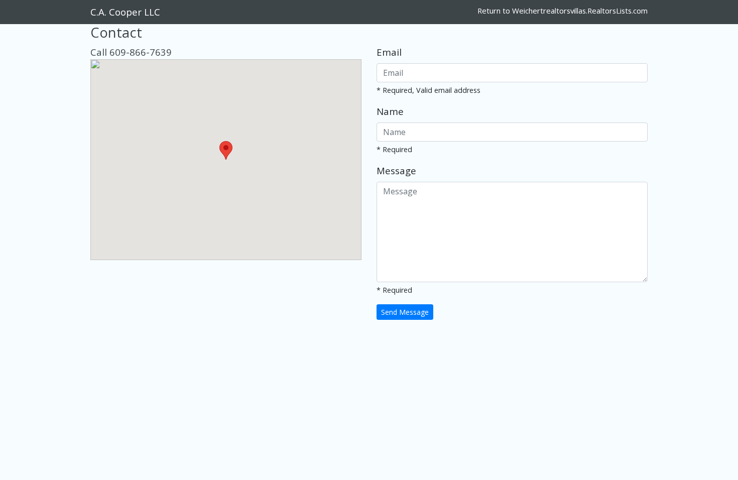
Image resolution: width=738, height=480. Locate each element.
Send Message (405, 312)
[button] (225, 150)
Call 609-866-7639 (131, 52)
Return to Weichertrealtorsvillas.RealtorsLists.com (562, 11)
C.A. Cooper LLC (125, 12)
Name (390, 111)
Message (396, 170)
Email (389, 52)
